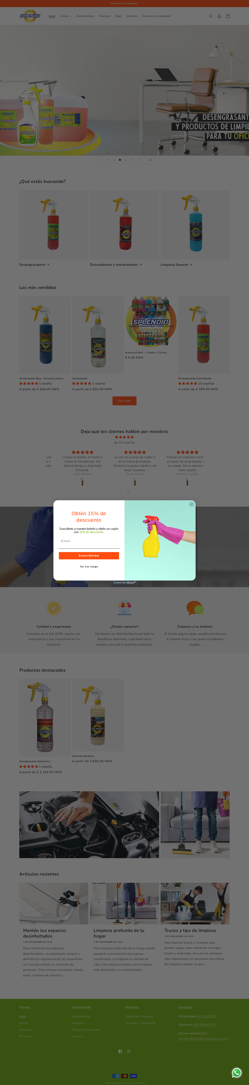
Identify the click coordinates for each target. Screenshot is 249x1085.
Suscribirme (89, 555)
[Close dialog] (191, 504)
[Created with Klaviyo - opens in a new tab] (124, 583)
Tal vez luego (89, 566)
